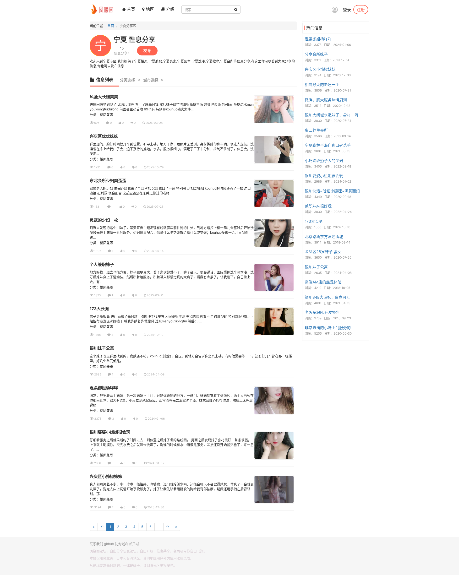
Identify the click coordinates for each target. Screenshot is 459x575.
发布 (147, 50)
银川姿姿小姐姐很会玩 (110, 432)
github (109, 544)
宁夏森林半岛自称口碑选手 (328, 145)
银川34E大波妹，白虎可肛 (327, 297)
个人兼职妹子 (102, 264)
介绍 (169, 9)
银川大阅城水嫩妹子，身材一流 (331, 115)
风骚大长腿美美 (104, 96)
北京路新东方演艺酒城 (324, 236)
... (159, 527)
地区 (149, 9)
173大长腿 (99, 308)
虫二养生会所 (316, 130)
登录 (347, 9)
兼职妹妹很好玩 (318, 206)
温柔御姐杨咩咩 (104, 387)
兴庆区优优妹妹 (104, 136)
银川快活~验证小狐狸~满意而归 (332, 191)
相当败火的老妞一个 (322, 84)
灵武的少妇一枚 (104, 220)
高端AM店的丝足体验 (323, 282)
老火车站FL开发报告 (322, 312)
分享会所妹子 (316, 54)
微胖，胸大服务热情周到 (326, 100)
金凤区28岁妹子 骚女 (323, 251)
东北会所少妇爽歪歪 (108, 180)
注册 (361, 9)
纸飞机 (134, 544)
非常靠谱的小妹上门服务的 (328, 327)
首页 (130, 9)
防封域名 (121, 544)
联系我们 (96, 544)
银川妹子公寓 (102, 348)
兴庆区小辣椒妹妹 (106, 476)
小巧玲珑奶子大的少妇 (324, 160)
